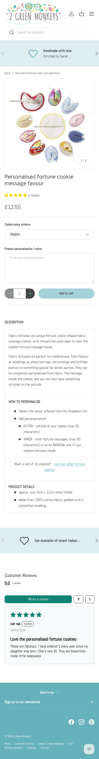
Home (8, 73)
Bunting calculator (14, 748)
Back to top (47, 692)
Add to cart (66, 293)
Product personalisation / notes (23, 249)
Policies (45, 748)
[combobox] (49, 32)
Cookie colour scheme (17, 224)
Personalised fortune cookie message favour (37, 73)
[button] (16, 195)
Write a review (38, 599)
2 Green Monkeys (22, 736)
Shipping (31, 748)
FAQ (71, 743)
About (7, 743)
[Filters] (78, 599)
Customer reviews (24, 743)
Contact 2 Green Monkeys (51, 743)
